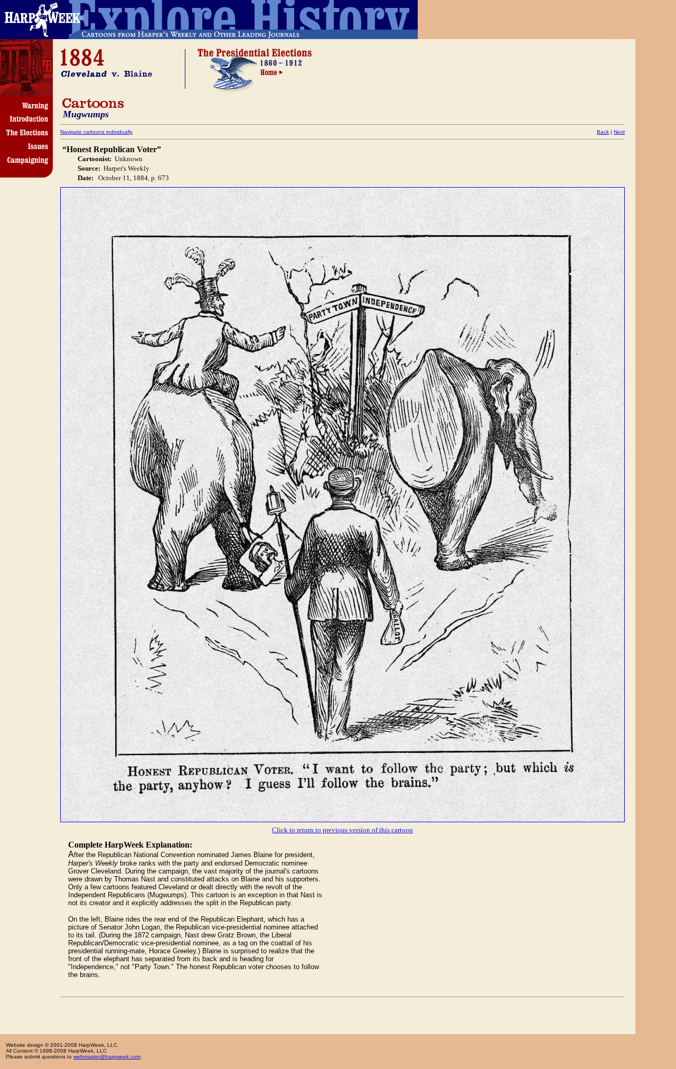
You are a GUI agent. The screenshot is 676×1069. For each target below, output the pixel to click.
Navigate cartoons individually (96, 132)
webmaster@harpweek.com (106, 1056)
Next (619, 132)
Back (603, 132)
